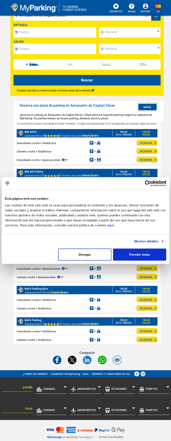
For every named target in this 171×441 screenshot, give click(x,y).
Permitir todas (139, 254)
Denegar (85, 254)
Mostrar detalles (146, 241)
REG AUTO (30, 131)
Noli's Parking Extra (36, 288)
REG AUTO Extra (34, 171)
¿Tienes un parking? (35, 374)
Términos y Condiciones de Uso (110, 374)
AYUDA (131, 11)
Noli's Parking (33, 320)
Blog (86, 374)
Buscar (87, 80)
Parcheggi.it (85, 437)
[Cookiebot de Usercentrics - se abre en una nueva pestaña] (148, 183)
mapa (147, 107)
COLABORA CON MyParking (65, 374)
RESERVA (146, 143)
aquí (110, 225)
